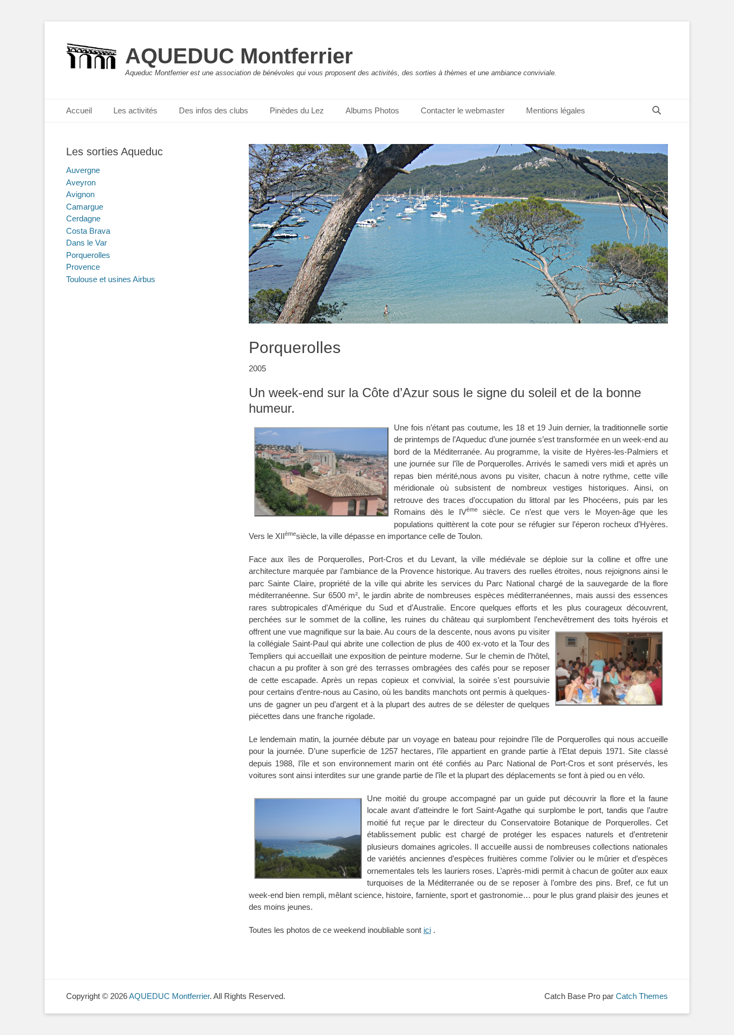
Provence (83, 266)
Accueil (79, 110)
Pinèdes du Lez (297, 110)
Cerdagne (83, 218)
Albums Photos (372, 110)
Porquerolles (88, 255)
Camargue (84, 206)
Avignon (80, 194)
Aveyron (81, 182)
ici (427, 930)
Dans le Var (86, 242)
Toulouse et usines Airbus (110, 279)
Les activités (135, 110)
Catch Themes (642, 996)
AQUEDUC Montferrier (239, 56)
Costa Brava (88, 230)
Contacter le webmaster (463, 110)
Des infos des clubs (213, 110)
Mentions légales (555, 110)
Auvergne (83, 170)
